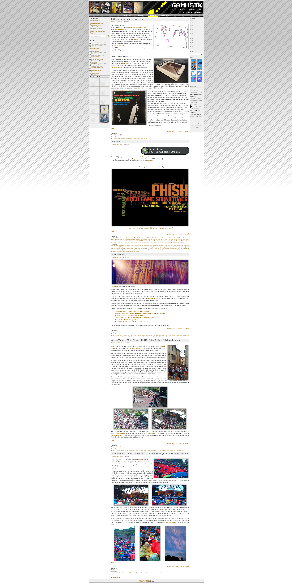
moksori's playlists (95, 65)
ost (179, 248)
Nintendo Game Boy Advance (132, 239)
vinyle (142, 138)
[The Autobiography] (171, 82)
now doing (121, 245)
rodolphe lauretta (145, 336)
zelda (137, 251)
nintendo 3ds (168, 248)
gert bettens (182, 247)
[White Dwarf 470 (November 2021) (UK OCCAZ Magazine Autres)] (94, 86)
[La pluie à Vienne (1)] (131, 505)
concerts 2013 (194, 98)
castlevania (179, 245)
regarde (135, 159)
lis (130, 159)
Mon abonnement (135, 348)
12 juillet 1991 (151, 433)
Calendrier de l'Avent (196, 92)
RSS (186, 131)
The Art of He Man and (97, 67)
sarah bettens (167, 249)
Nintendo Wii (144, 239)
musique (138, 138)
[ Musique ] (140, 15)
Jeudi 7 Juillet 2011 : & (135, 318)
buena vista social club (170, 245)
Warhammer (94, 62)
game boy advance (164, 247)
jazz (118, 138)
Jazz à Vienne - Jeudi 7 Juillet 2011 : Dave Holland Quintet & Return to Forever (149, 453)
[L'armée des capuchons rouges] (171, 477)
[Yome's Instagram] (194, 81)
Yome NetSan (117, 21)
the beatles (119, 251)
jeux (112, 245)
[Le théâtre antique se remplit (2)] (169, 429)
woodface (127, 251)
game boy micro (174, 247)
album (132, 245)
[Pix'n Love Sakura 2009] (199, 70)
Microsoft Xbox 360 (143, 237)
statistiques (113, 251)
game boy (136, 247)
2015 (191, 38)
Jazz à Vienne (115, 286)
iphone (121, 248)
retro (138, 249)
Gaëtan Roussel (154, 240)
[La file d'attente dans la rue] (178, 379)
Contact (147, 580)
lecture (146, 138)
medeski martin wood (179, 450)
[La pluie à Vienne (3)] (124, 560)
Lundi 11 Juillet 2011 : (126, 320)
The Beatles (168, 242)
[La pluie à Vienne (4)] (150, 560)
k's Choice (177, 240)
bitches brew (131, 336)
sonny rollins (179, 335)
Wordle (149, 161)
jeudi (134, 355)
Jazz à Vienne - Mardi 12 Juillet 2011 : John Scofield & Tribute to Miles (145, 340)
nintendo (193, 112)
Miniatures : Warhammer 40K (98, 43)
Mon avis (113, 134)
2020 (191, 27)
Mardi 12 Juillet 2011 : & (132, 322)
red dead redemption (131, 249)
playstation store (193, 117)
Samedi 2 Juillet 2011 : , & (140, 314)
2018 (191, 31)
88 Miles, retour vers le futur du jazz (128, 19)
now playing (127, 245)
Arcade (128, 237)
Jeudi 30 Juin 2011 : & (132, 311)
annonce (196, 89)
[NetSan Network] (194, 64)
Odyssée (93, 54)
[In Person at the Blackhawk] (129, 124)
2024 (191, 23)
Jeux (98, 26)
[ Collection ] (165, 15)
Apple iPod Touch (121, 237)
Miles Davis (126, 63)
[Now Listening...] (90, 65)
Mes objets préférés (96, 25)
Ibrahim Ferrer (162, 240)
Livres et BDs (100, 30)
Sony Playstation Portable (171, 239)
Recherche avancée (102, 38)
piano (168, 336)
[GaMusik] (187, 6)
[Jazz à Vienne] (150, 284)
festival (117, 335)
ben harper (155, 245)
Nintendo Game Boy (120, 239)
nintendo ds (174, 248)
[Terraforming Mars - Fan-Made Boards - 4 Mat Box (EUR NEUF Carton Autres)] (94, 113)
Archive (141, 580)
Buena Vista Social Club (128, 240)
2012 (191, 44)
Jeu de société (95, 48)
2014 (191, 40)
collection (132, 138)
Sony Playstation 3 (152, 239)
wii (124, 251)
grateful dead (126, 138)
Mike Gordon (114, 242)
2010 (191, 49)
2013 (191, 42)
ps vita (120, 249)
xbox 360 (133, 251)
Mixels (136, 39)
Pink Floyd (130, 242)
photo (143, 335)
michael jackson (157, 248)
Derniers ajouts (95, 76)
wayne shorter (171, 335)
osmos (182, 248)
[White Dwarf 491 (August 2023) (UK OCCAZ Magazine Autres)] (94, 95)
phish (199, 114)
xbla (200, 125)
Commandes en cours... (97, 23)
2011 (191, 46)
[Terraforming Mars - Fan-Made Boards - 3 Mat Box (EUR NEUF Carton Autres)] (94, 104)
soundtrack (186, 249)
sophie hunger (179, 249)
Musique (118, 134)
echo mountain (129, 247)
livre (201, 106)
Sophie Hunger (157, 242)
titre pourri (193, 123)
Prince (135, 242)
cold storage (186, 245)
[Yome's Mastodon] (199, 81)
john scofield (149, 335)
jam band (116, 248)
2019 (191, 29)
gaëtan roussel (155, 247)
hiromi (157, 336)
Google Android (134, 237)
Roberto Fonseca (142, 242)
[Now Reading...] (90, 54)
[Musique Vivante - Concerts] (199, 75)
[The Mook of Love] (194, 70)
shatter (173, 249)
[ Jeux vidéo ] (128, 15)
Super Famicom (95, 51)
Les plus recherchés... (97, 22)
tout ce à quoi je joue (146, 157)
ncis (163, 248)
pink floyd (187, 248)
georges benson (114, 336)
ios (124, 248)
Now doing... (93, 41)
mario (121, 138)
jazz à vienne (123, 335)
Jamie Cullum (170, 240)
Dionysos (147, 240)
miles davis (113, 138)
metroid (195, 108)
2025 (191, 20)
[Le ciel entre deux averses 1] (175, 560)
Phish (125, 242)
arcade (141, 245)
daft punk (122, 247)
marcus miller (164, 335)
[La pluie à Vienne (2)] (169, 505)
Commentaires (197, 12)
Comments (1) (180, 443)
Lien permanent (171, 131)
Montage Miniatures (96, 70)
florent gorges (198, 100)
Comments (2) (180, 566)
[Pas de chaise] (150, 407)
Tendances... (117, 141)
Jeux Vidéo (113, 237)
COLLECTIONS (94, 18)
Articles (192, 18)
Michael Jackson (185, 240)
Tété (163, 242)
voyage (192, 125)
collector (199, 94)
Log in (151, 580)
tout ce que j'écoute (133, 157)
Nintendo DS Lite (168, 237)
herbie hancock (156, 335)
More (112, 128)
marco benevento (135, 248)
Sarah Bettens (150, 242)
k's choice (128, 248)
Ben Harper (186, 239)
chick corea (162, 572)
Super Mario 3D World (118, 29)
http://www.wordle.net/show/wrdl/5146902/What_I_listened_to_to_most (149, 228)
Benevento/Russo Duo (116, 240)
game (150, 247)
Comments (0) (180, 131)
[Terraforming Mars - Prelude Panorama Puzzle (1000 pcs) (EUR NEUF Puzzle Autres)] (94, 122)
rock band (160, 249)
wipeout (197, 125)
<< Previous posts (115, 577)
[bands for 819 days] (150, 225)
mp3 (198, 108)
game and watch (143, 247)
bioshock (161, 245)
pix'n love (192, 116)
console (117, 247)
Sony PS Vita (161, 239)
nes (199, 110)
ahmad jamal (163, 336)
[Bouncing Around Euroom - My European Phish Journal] (199, 64)
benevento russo (148, 245)
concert (112, 247)
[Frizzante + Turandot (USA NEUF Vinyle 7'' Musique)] (104, 113)
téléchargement (194, 122)
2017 (191, 33)
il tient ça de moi (118, 46)
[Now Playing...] (90, 49)
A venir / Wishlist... (96, 20)
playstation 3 (114, 249)
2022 (191, 25)
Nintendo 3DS (152, 237)
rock (195, 119)
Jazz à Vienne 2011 (121, 254)
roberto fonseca (153, 249)
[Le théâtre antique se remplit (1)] (131, 429)
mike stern (137, 336)
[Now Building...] (90, 43)
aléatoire (137, 245)
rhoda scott (186, 335)
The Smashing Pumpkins (178, 242)
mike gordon (150, 248)
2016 (191, 36)
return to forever (144, 249)
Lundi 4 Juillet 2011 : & (129, 316)
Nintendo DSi (176, 237)
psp (124, 249)
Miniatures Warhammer (97, 45)
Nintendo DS (159, 237)
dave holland (152, 336)
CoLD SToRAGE (139, 240)
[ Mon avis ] (152, 15)
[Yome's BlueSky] (194, 75)
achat (192, 89)
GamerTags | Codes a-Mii (98, 31)
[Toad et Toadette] (171, 48)
